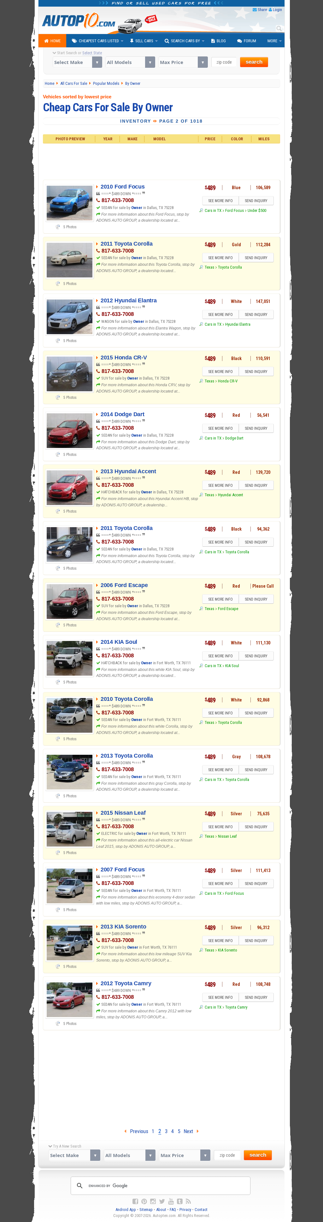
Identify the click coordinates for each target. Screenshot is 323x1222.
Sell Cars (144, 40)
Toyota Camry (236, 1007)
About (161, 1209)
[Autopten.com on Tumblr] (180, 1201)
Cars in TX (213, 210)
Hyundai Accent (230, 494)
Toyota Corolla (230, 267)
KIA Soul (232, 665)
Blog (221, 40)
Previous (137, 1131)
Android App (125, 1209)
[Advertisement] (161, 161)
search (254, 62)
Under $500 (257, 210)
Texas (209, 267)
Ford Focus (234, 210)
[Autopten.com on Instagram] (153, 1201)
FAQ (173, 1209)
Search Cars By (185, 40)
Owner (136, 207)
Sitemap (146, 1209)
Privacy (185, 1209)
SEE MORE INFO (220, 201)
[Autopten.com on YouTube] (171, 1201)
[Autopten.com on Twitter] (162, 1201)
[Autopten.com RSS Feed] (188, 1201)
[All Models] (130, 62)
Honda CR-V (228, 381)
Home (55, 40)
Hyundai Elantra (237, 324)
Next (190, 1131)
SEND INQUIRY (256, 201)
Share (262, 9)
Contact (201, 1209)
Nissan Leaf (227, 836)
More (272, 40)
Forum (250, 40)
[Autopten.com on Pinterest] (144, 1201)
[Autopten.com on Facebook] (135, 1201)
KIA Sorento (227, 950)
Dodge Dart (234, 438)
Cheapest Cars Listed (99, 40)
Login (277, 9)
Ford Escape (228, 608)
